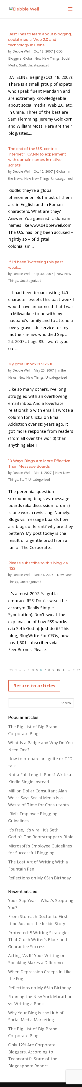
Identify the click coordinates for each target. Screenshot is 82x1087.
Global (28, 58)
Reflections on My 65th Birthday (39, 878)
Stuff (22, 65)
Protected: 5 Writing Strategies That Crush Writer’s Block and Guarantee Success (38, 939)
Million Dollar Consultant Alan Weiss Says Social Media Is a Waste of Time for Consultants (38, 797)
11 (64, 670)
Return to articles (34, 686)
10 (58, 670)
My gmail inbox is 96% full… (33, 364)
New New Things (47, 58)
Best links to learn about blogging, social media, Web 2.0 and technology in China (40, 39)
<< (11, 670)
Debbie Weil (21, 51)
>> (78, 670)
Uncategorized (38, 65)
